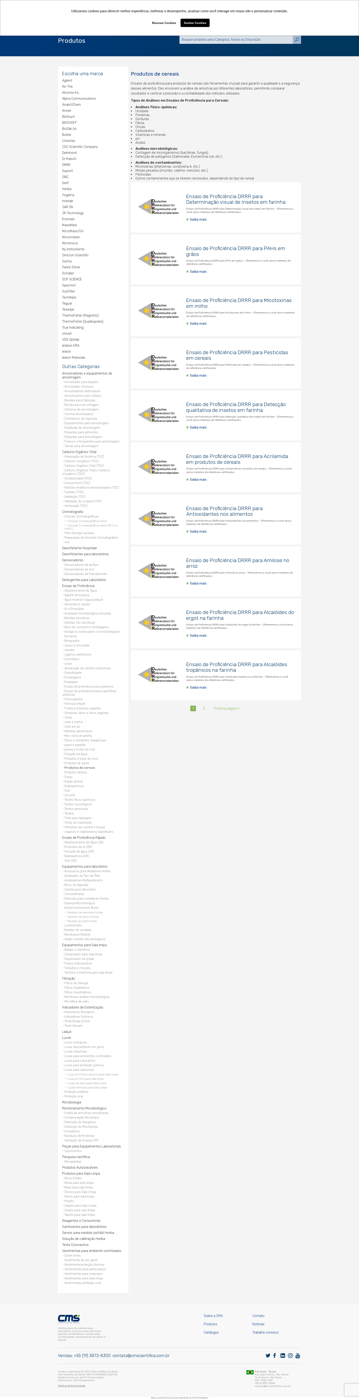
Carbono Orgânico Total (79, 452)
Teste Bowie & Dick (77, 1021)
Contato (258, 1316)
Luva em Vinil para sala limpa (85, 1078)
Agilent (67, 80)
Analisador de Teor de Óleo (82, 876)
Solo (67, 790)
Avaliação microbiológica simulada (87, 613)
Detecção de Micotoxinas (81, 1127)
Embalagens (72, 677)
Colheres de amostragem (81, 409)
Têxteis (69, 813)
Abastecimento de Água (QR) (83, 842)
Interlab (67, 201)
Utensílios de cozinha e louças (84, 827)
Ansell (66, 111)
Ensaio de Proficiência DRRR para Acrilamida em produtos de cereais (237, 459)
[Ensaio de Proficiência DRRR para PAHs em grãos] (158, 259)
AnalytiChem (71, 105)
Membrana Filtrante (77, 934)
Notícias (258, 1324)
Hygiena (68, 195)
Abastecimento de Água (80, 590)
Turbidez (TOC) (74, 492)
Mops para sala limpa (78, 1187)
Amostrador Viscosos (79, 386)
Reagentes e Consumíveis (81, 1221)
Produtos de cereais (79, 768)
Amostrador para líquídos (81, 382)
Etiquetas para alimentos (81, 432)
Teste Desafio (73, 1026)
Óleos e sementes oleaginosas (85, 740)
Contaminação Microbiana (81, 1117)
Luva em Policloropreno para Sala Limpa (93, 1074)
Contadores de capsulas (80, 418)
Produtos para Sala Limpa (81, 1173)
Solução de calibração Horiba (83, 1239)
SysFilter (68, 291)
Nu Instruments (73, 249)
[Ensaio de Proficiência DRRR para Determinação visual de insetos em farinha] (158, 207)
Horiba (66, 189)
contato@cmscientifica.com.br (141, 1355)
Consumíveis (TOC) (77, 483)
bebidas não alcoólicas (79, 622)
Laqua (66, 1032)
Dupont (67, 171)
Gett (65, 183)
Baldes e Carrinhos (77, 950)
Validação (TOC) (75, 497)
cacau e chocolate (76, 645)
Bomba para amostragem (81, 405)
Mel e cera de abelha (78, 736)
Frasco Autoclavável (78, 963)
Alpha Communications (79, 99)
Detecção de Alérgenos (80, 1122)
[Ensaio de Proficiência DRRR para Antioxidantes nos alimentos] (158, 519)
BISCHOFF (69, 123)
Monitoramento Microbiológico (84, 1108)
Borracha (70, 636)
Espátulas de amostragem (82, 428)
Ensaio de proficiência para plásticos (89, 686)
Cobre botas (72, 1255)
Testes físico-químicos (79, 800)
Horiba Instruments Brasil (81, 908)
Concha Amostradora (78, 414)
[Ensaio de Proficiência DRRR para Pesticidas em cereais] (158, 363)
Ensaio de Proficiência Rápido (84, 838)
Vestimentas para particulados (85, 1269)
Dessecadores (72, 560)
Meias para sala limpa (78, 1183)
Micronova (69, 243)
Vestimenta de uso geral (80, 1260)
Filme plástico (73, 699)
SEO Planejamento (84, 1380)
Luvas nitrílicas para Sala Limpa (87, 1087)
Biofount (68, 117)
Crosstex (68, 141)
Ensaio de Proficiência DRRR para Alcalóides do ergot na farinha (240, 615)
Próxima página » (227, 708)
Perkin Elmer (71, 267)
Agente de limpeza (76, 595)
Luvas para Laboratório (79, 1060)
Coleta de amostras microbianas (86, 1113)
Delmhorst (69, 153)
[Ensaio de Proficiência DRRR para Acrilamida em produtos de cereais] (158, 467)
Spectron (69, 285)
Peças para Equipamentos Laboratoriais (91, 1146)
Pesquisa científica (76, 1157)
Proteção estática (76, 1092)
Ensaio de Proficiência (78, 586)
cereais (69, 650)
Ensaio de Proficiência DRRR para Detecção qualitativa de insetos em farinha (236, 407)
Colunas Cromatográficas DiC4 (87, 521)
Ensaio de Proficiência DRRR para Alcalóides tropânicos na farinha (236, 667)
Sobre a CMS (213, 1316)
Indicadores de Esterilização (82, 1007)
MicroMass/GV (73, 231)
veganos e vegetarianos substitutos (88, 832)
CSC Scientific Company (80, 147)
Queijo (68, 777)
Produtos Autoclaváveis (80, 1167)
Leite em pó (72, 726)
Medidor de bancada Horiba (85, 912)
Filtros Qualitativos (76, 988)
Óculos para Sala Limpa (80, 1192)
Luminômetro (73, 925)
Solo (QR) (70, 860)
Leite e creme (73, 722)
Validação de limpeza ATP (81, 1140)
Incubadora (71, 1131)
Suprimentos (73, 1151)
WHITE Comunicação (92, 1377)
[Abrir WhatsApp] (348, 1388)
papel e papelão (75, 745)
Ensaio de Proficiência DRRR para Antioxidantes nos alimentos (224, 511)
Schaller (68, 273)
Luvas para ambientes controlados (87, 1056)
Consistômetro (74, 894)
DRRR (66, 165)
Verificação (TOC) (75, 506)
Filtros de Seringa (76, 983)
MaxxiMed (69, 225)
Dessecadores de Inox (79, 569)
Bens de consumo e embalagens (86, 627)
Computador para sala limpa (83, 954)
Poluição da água (75, 754)
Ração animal (73, 781)
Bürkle (66, 135)
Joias (68, 717)
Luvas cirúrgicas (75, 1042)
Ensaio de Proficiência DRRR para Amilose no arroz (237, 563)
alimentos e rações (77, 604)
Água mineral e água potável (83, 600)
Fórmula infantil (74, 704)
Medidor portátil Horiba (82, 921)
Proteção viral (73, 1096)
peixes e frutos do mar (79, 749)
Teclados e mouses (77, 968)
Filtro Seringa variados (79, 533)
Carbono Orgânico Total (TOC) (84, 466)
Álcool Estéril (73, 1178)
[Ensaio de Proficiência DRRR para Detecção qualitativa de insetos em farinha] (158, 415)
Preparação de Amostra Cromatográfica (91, 537)
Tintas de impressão (78, 822)
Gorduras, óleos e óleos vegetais (86, 713)
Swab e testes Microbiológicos (84, 939)
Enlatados (71, 682)
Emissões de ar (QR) (78, 847)
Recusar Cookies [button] (164, 23)
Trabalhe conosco (265, 1332)
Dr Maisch (69, 159)
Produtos (210, 1324)
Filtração (68, 978)
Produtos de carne (76, 763)
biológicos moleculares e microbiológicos (92, 632)
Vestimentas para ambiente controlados (91, 1251)
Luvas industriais (75, 1051)
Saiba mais (198, 219)
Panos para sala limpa (79, 1196)
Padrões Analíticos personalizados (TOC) (91, 487)
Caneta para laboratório (80, 889)
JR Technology (73, 213)
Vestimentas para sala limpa (83, 1278)
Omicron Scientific (75, 255)
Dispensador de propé (79, 959)
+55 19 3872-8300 (265, 1383)
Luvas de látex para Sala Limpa (87, 1083)
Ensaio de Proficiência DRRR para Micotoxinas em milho (239, 303)
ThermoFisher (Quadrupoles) (82, 321)
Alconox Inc (70, 93)
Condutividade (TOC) (78, 478)
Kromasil (68, 219)
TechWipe (69, 297)
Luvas (66, 1038)
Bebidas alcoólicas (77, 618)
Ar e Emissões (74, 609)
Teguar (67, 303)
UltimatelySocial (200, 1398)
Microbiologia (71, 1102)
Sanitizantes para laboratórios (84, 1227)
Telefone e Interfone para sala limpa (88, 972)
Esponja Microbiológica (79, 903)
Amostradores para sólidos (82, 396)
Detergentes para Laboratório (84, 580)
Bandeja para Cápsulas (79, 400)
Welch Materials (73, 358)
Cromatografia (72, 512)
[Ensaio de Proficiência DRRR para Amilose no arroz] (158, 571)
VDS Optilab (70, 339)
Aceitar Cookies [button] (195, 23)
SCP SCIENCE (72, 279)
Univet (67, 333)
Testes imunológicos (78, 804)
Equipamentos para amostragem (86, 423)
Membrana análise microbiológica (86, 997)
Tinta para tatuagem (78, 818)
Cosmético (71, 659)
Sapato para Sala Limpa (80, 1205)
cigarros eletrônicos (77, 654)
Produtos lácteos (75, 772)
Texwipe (68, 309)
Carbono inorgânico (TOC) (81, 461)
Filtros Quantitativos (77, 992)
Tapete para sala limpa (79, 1215)
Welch (66, 352)
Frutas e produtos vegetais (82, 708)
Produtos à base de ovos (81, 758)
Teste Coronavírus (75, 1245)
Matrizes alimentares (78, 731)
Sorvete (69, 795)
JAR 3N (67, 207)
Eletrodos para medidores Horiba (86, 898)
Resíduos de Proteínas (79, 1136)
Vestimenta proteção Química (84, 1264)
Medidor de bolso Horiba (83, 916)
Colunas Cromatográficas (81, 516)
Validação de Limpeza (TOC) (83, 501)
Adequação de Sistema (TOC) (84, 456)
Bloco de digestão (76, 885)
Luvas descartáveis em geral (84, 1047)
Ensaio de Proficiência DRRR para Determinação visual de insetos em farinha (235, 199)
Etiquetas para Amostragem (83, 437)
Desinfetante (73, 673)
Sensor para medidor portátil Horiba (88, 1233)
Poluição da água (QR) (79, 851)
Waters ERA (70, 346)
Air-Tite (67, 86)
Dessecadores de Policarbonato (85, 574)
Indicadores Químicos (78, 1016)
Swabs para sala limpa (79, 1210)
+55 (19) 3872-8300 (92, 1355)
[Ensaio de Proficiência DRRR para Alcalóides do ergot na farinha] (158, 623)
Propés (69, 1201)
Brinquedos (72, 641)
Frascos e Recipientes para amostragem (92, 441)
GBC (65, 177)
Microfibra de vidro (76, 1001)
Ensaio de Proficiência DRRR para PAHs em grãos (235, 251)
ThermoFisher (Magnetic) (80, 315)
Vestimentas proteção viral (82, 1283)
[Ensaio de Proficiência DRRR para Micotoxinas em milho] (158, 311)
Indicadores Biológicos (79, 1012)
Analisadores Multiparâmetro (83, 880)
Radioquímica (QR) (76, 856)
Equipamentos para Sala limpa (84, 945)
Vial (66, 542)
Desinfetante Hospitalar (79, 548)
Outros (67, 261)
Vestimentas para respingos (83, 1274)
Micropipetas (72, 1161)
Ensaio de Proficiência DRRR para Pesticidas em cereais (237, 355)
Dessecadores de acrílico (81, 565)
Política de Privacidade (71, 1385)
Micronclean (71, 237)
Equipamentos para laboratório (84, 866)
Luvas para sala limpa (79, 1070)
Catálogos (211, 1332)
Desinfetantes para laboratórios (85, 554)
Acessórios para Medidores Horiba (87, 871)
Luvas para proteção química (84, 1065)
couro (68, 664)
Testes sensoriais (76, 809)
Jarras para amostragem (81, 446)
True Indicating (73, 327)
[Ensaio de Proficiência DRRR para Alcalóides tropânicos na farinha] (158, 675)
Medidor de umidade (77, 930)
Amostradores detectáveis (82, 391)
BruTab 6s (69, 129)
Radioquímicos (74, 786)
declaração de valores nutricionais (87, 668)
